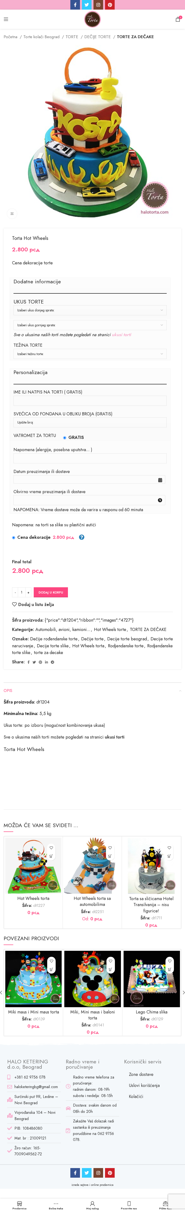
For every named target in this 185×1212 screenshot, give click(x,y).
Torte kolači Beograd (42, 37)
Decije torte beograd (127, 639)
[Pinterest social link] (110, 5)
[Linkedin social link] (46, 662)
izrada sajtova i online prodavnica (92, 1185)
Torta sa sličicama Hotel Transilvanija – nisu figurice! (151, 905)
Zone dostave (141, 1074)
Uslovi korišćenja (144, 1085)
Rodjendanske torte (126, 646)
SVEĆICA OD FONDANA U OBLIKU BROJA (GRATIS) (62, 414)
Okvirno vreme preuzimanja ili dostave (49, 492)
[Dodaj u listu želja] (51, 848)
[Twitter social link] (87, 5)
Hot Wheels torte (110, 629)
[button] (51, 856)
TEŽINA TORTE (27, 345)
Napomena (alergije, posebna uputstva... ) (52, 450)
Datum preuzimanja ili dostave (41, 471)
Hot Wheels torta (88, 646)
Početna (11, 37)
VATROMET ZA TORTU (34, 435)
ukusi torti (121, 335)
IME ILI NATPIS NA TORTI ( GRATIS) (47, 392)
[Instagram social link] (98, 5)
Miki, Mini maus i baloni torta (92, 1015)
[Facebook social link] (75, 5)
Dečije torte (92, 639)
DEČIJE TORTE (98, 37)
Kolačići (136, 1096)
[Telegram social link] (52, 662)
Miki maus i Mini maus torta (33, 1012)
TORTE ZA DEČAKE (135, 37)
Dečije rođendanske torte (54, 639)
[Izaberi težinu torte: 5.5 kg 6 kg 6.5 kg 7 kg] (90, 354)
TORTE (72, 37)
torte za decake (48, 652)
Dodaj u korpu (51, 592)
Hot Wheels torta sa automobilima (92, 901)
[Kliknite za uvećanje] (12, 213)
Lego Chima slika (151, 1012)
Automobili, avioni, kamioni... (62, 629)
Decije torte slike (53, 646)
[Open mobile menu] (6, 19)
